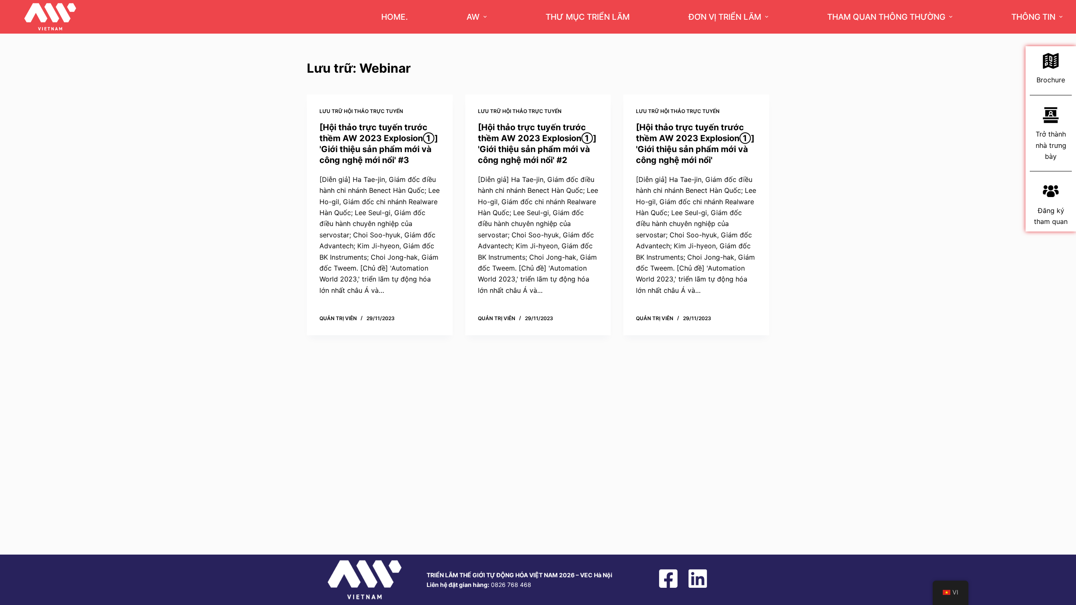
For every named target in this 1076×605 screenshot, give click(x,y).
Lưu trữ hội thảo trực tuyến (361, 111)
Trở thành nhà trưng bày (1051, 145)
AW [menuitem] (473, 17)
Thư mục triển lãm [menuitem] (588, 17)
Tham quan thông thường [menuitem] (886, 17)
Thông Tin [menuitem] (1033, 17)
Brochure (1050, 80)
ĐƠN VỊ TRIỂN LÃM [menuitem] (724, 17)
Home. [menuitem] (394, 17)
